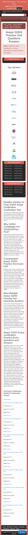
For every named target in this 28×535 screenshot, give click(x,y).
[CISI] (14, 137)
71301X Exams (8, 171)
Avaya (9, 24)
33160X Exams (18, 173)
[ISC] (14, 85)
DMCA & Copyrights (8, 530)
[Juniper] (14, 98)
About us (16, 527)
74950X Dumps (8, 187)
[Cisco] (14, 72)
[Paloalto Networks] (14, 105)
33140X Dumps (8, 189)
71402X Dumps (18, 192)
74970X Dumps (18, 187)
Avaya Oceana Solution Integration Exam (13, 402)
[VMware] (14, 118)
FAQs (17, 528)
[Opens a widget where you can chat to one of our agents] (22, 532)
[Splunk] (14, 124)
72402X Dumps (8, 194)
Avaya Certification (17, 24)
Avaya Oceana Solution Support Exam (12, 418)
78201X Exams (8, 168)
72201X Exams (8, 166)
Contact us (12, 528)
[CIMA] (14, 131)
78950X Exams (18, 178)
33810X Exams (18, 175)
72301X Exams (18, 166)
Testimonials (6, 528)
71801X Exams (8, 173)
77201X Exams (18, 171)
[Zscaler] (14, 156)
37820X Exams (8, 178)
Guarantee (21, 527)
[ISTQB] (14, 92)
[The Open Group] (14, 111)
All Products (10, 527)
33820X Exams (8, 175)
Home (5, 24)
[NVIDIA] (14, 150)
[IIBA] (14, 79)
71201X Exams (18, 168)
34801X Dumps (18, 189)
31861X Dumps (8, 192)
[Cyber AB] (14, 143)
